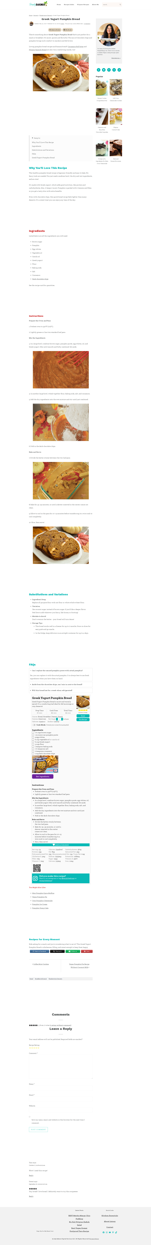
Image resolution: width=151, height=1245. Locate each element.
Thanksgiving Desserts (45, 15)
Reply (31, 1175)
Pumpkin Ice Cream (39, 904)
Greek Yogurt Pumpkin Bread (43, 158)
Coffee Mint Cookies (41, 964)
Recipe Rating (34, 1045)
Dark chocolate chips (40, 279)
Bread (31, 979)
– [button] (56, 719)
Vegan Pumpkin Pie (39, 897)
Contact (109, 1227)
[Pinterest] (109, 70)
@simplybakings (68, 878)
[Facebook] (98, 70)
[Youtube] (104, 70)
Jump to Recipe (55, 30)
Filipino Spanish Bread (38, 50)
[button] (79, 710)
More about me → (116, 58)
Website (32, 1106)
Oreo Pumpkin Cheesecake (42, 901)
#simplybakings (45, 881)
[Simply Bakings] (38, 6)
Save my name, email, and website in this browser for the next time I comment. (58, 1121)
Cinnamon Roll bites (75, 47)
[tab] (61, 674)
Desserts (35, 15)
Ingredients (36, 146)
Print (83, 716)
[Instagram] (114, 70)
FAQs (34, 154)
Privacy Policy (94, 1238)
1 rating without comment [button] (60, 1025)
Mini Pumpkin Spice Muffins (43, 893)
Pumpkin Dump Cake (40, 908)
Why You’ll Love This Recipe (43, 142)
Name (32, 1084)
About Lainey (110, 1221)
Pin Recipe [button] (68, 30)
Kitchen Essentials (110, 1216)
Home (30, 15)
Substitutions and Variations (43, 150)
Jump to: (37, 138)
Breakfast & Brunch (41, 979)
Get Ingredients (42, 776)
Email (32, 1095)
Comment (33, 1053)
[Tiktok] (119, 70)
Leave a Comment (62, 845)
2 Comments (87, 23)
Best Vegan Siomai (79, 1228)
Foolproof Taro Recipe (79, 1231)
